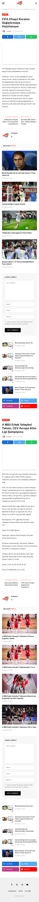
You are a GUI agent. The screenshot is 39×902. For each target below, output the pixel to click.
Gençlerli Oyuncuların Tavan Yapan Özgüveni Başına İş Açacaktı (25, 356)
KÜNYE (20, 891)
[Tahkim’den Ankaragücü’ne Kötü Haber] (19, 220)
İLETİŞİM (28, 891)
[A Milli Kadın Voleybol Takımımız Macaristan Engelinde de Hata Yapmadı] (19, 683)
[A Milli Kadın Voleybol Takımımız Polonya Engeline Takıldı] (19, 624)
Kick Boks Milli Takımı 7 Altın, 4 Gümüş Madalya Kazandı (28, 122)
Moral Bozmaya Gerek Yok (24, 343)
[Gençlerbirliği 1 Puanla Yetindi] (19, 191)
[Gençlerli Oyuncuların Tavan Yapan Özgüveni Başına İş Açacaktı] (7, 356)
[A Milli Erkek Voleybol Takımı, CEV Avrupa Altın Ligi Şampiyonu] (19, 458)
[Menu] (3, 3)
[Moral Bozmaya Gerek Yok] (7, 345)
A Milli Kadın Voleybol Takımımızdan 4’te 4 (18, 667)
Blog (10, 9)
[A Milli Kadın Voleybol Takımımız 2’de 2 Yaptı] (19, 714)
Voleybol (6, 420)
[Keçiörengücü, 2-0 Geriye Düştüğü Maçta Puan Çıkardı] (19, 249)
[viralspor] (19, 3)
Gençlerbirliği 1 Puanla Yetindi (13, 204)
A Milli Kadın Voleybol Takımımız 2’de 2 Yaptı (19, 727)
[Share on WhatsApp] (31, 37)
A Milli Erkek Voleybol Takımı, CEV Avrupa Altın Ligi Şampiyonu (10, 122)
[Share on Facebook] (7, 37)
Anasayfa (5, 9)
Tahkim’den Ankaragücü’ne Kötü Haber (17, 233)
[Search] (36, 3)
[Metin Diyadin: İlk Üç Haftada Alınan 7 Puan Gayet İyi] (19, 160)
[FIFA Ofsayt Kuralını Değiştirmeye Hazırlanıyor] (19, 52)
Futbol (5, 14)
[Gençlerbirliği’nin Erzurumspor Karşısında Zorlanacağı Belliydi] (7, 379)
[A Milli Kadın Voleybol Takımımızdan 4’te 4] (19, 655)
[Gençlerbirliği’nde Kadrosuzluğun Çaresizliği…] (7, 368)
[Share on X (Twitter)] (19, 37)
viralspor (9, 31)
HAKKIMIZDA (12, 891)
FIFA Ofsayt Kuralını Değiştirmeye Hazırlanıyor (27, 585)
